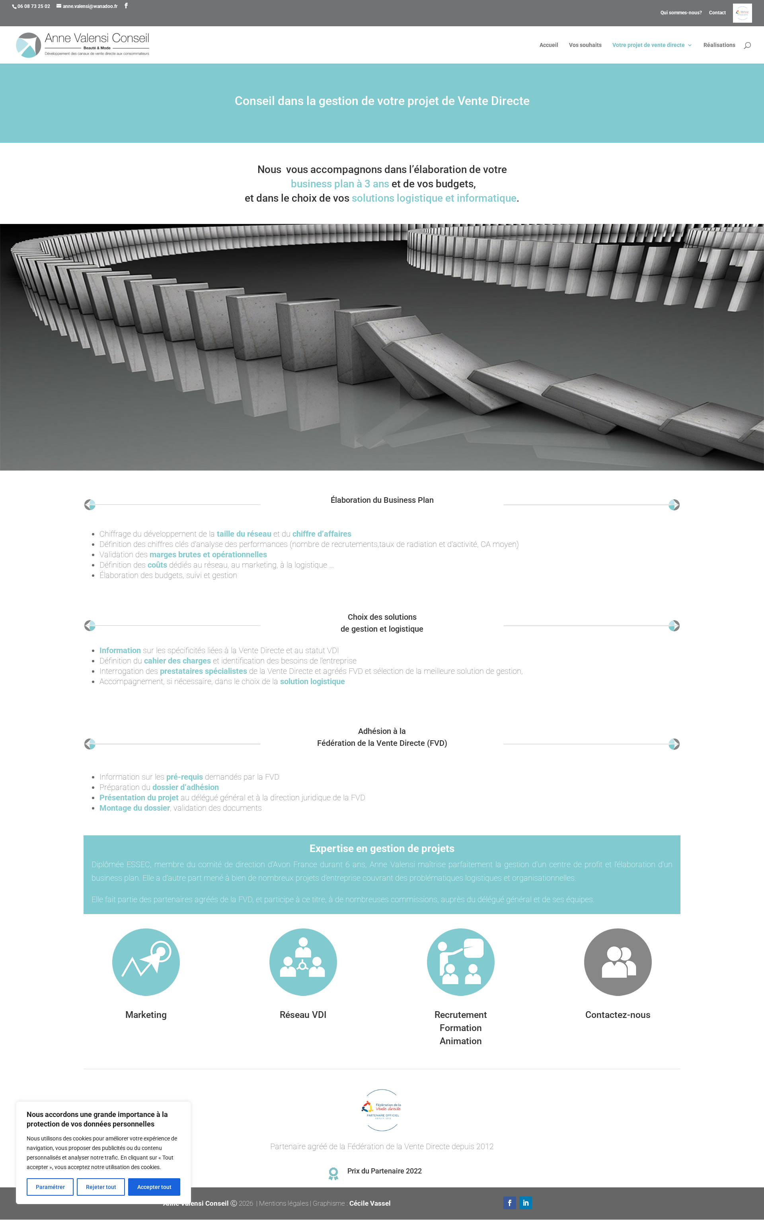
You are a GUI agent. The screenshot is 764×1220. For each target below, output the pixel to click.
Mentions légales (283, 1203)
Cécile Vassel (370, 1203)
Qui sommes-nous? (681, 13)
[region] (103, 1152)
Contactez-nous (618, 1015)
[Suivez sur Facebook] (509, 1203)
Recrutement (461, 1015)
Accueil (549, 45)
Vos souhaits (585, 45)
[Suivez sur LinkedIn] (525, 1203)
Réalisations (719, 45)
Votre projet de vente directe (648, 45)
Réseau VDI (303, 1015)
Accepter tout (154, 1187)
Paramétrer (50, 1187)
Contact (717, 13)
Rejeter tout (101, 1187)
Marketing (146, 1015)
